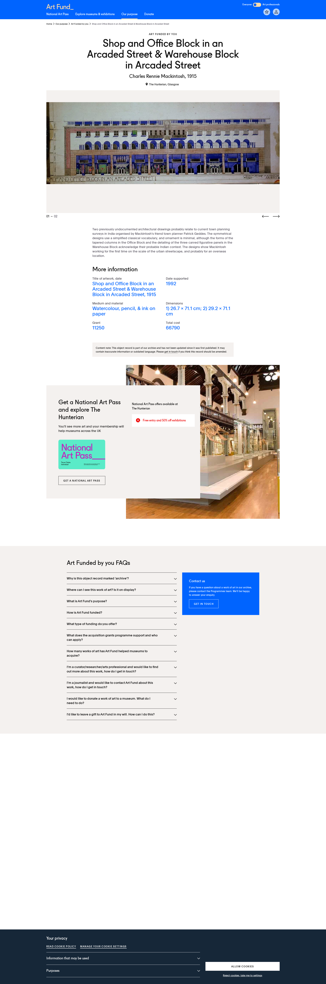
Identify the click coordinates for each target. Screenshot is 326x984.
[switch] (257, 5)
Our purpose (129, 14)
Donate (149, 14)
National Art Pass (57, 14)
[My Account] (276, 11)
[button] (81, 480)
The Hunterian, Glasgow (164, 84)
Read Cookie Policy (61, 946)
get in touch (171, 351)
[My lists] (266, 11)
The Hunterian (141, 408)
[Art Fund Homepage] (60, 6)
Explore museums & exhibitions (95, 14)
